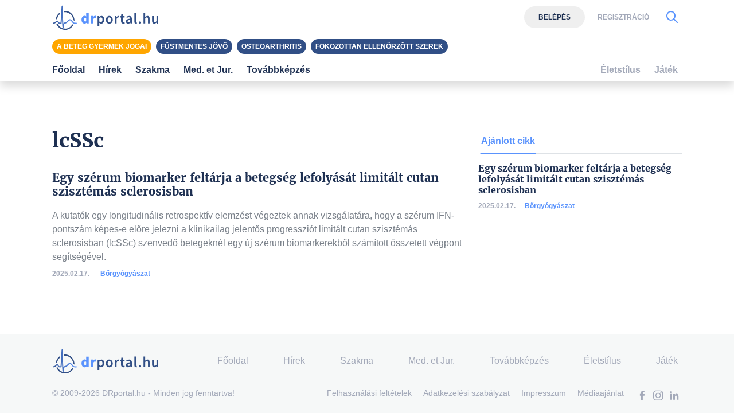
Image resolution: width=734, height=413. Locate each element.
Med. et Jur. (431, 360)
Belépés (554, 17)
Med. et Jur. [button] (208, 70)
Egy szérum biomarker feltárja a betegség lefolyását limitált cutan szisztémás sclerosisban (574, 179)
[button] (642, 396)
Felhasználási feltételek (369, 393)
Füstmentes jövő (194, 46)
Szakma (356, 360)
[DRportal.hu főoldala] (109, 17)
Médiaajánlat (600, 393)
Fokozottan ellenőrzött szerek (379, 46)
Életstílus (620, 70)
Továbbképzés (278, 70)
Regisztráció (623, 17)
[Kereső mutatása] (672, 17)
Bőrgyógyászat (125, 274)
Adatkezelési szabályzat (466, 393)
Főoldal (68, 70)
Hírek (110, 70)
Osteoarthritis (271, 46)
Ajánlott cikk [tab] (508, 141)
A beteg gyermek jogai (102, 46)
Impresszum (543, 393)
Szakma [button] (152, 70)
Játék (666, 70)
